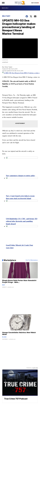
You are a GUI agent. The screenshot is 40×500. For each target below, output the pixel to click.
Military (6, 16)
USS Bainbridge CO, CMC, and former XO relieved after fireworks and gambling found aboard (21, 221)
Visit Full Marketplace (32, 260)
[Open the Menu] (3, 2)
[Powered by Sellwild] (35, 368)
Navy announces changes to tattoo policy (20, 175)
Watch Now (34, 2)
